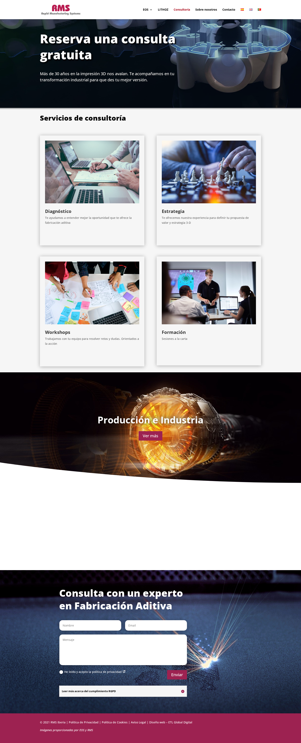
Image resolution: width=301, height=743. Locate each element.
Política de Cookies (115, 722)
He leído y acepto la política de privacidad (93, 672)
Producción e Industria (150, 419)
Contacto (228, 9)
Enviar (177, 674)
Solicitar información (69, 235)
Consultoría (182, 9)
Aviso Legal (138, 722)
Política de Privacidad (83, 722)
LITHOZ (163, 9)
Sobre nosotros (206, 9)
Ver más (150, 436)
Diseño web (157, 722)
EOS (145, 9)
